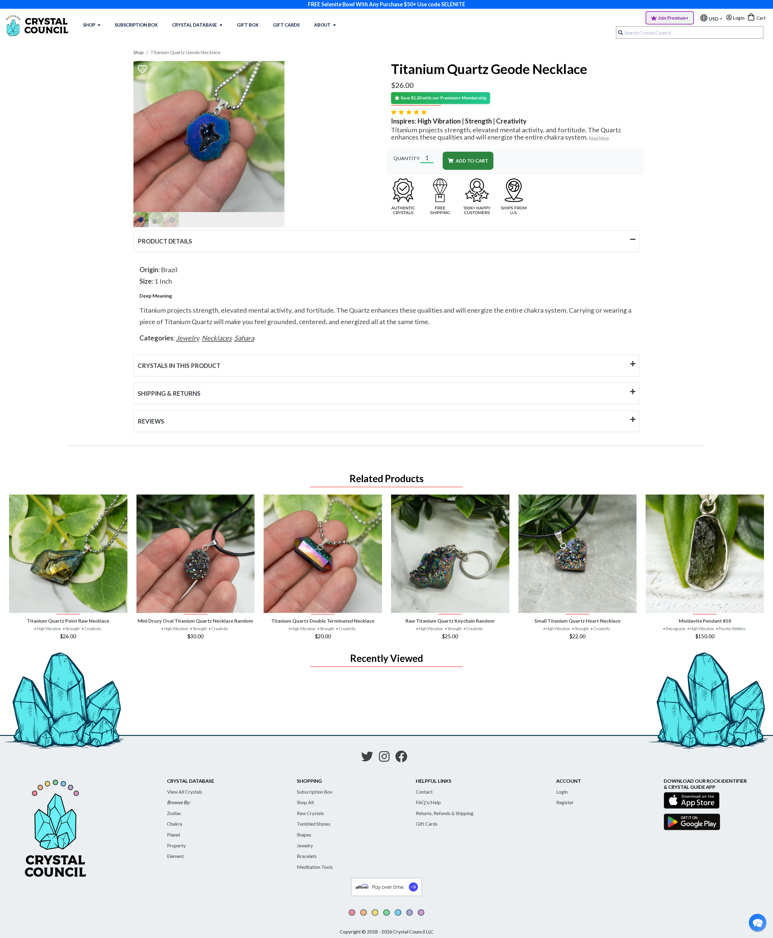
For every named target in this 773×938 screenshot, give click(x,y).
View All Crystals (184, 792)
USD (714, 18)
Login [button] (738, 18)
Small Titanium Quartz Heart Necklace (577, 621)
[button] (757, 922)
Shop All (305, 802)
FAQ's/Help (428, 802)
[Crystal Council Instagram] (386, 758)
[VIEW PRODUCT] (68, 554)
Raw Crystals (310, 813)
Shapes (304, 834)
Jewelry (305, 845)
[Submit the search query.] (620, 33)
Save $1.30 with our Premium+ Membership (443, 97)
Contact (424, 792)
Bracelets (307, 856)
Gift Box (247, 24)
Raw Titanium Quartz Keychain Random (450, 621)
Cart (760, 18)
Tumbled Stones (313, 824)
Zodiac (174, 813)
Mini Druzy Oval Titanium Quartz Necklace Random (195, 621)
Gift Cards (286, 24)
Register (565, 802)
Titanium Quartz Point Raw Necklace (68, 621)
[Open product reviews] (409, 112)
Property (176, 845)
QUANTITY (406, 158)
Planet (173, 834)
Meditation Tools (315, 867)
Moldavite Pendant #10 (705, 621)
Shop (89, 24)
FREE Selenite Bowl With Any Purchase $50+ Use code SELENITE (386, 4)
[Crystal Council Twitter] (369, 758)
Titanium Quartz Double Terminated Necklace (322, 621)
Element (175, 856)
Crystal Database (194, 24)
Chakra (174, 824)
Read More (599, 138)
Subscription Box (136, 24)
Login (562, 792)
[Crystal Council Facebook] (403, 758)
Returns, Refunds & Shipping (444, 813)
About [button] (322, 24)
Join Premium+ (673, 18)
